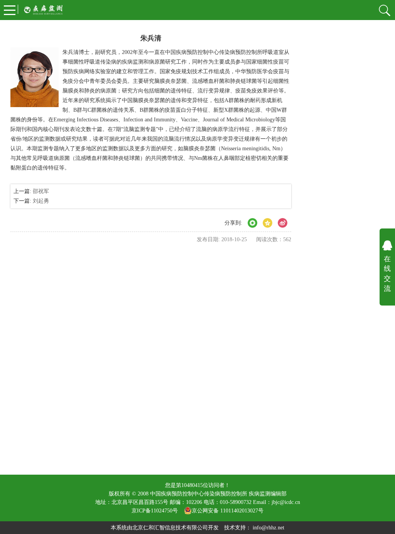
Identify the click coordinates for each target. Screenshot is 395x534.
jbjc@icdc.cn (286, 502)
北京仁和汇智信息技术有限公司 (170, 528)
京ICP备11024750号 (158, 511)
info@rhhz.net (268, 528)
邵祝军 (41, 191)
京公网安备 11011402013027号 (227, 511)
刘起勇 (41, 201)
